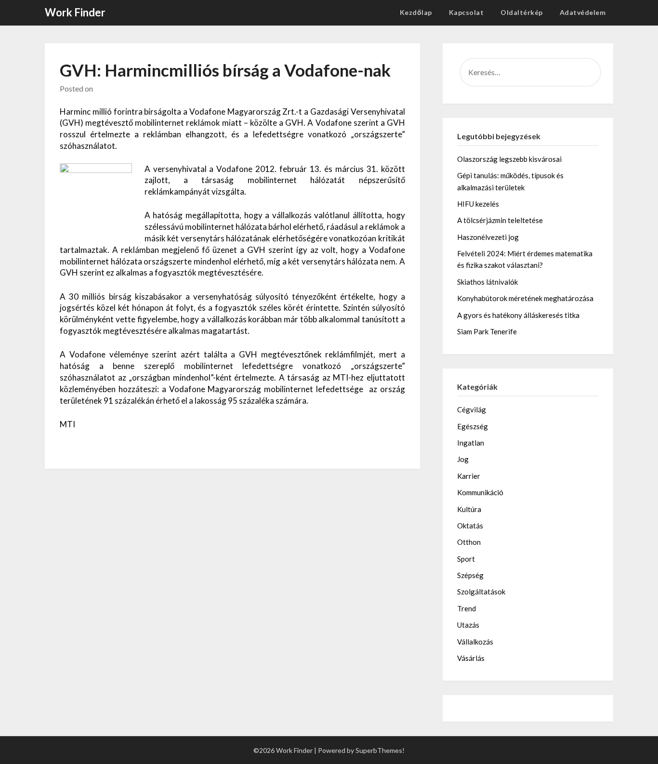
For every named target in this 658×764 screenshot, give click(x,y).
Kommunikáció (480, 492)
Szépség (470, 575)
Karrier (468, 476)
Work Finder (75, 12)
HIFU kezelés (478, 203)
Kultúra (469, 509)
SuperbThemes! (380, 750)
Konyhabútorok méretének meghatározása (525, 298)
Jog (463, 459)
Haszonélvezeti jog (488, 237)
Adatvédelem (583, 12)
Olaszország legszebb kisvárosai (509, 159)
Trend (466, 608)
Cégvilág (471, 409)
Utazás (468, 624)
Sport (466, 558)
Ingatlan (470, 442)
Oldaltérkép (521, 12)
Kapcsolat (466, 12)
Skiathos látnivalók (487, 281)
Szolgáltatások (481, 591)
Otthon (469, 542)
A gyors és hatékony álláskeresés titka (518, 315)
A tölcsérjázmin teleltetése (500, 220)
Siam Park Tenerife (487, 331)
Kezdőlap (416, 12)
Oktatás (470, 525)
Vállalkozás (475, 641)
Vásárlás (471, 658)
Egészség (472, 426)
